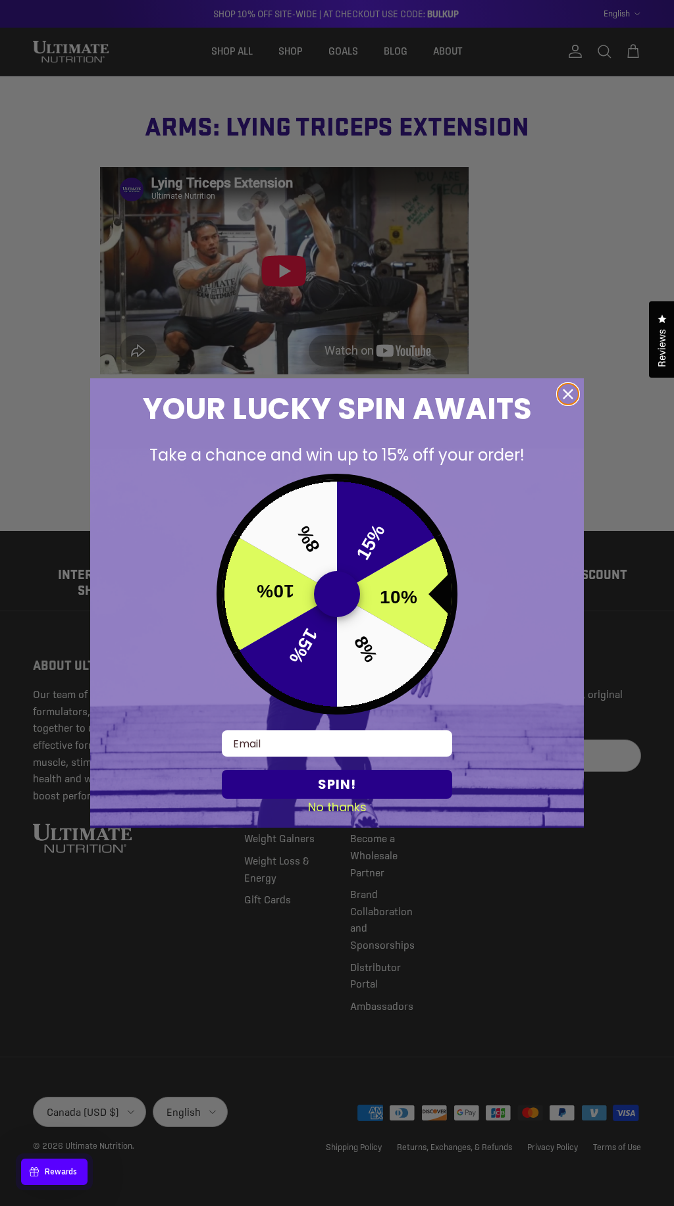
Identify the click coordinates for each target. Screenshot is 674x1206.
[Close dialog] (568, 394)
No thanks (337, 806)
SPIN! (337, 784)
